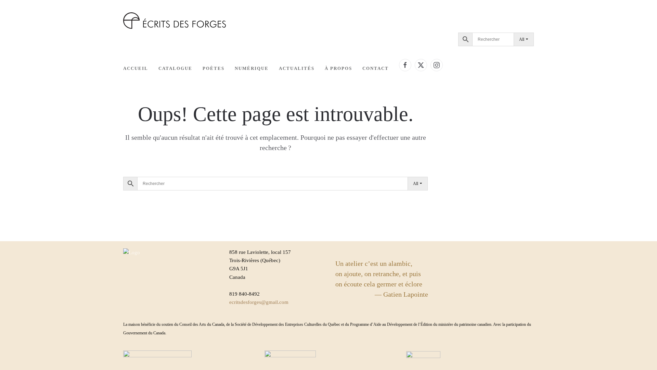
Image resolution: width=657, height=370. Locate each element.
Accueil (135, 68)
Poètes (213, 68)
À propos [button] (338, 68)
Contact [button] (375, 68)
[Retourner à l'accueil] (174, 20)
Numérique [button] (252, 68)
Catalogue (175, 68)
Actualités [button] (296, 68)
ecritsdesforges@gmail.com (258, 302)
